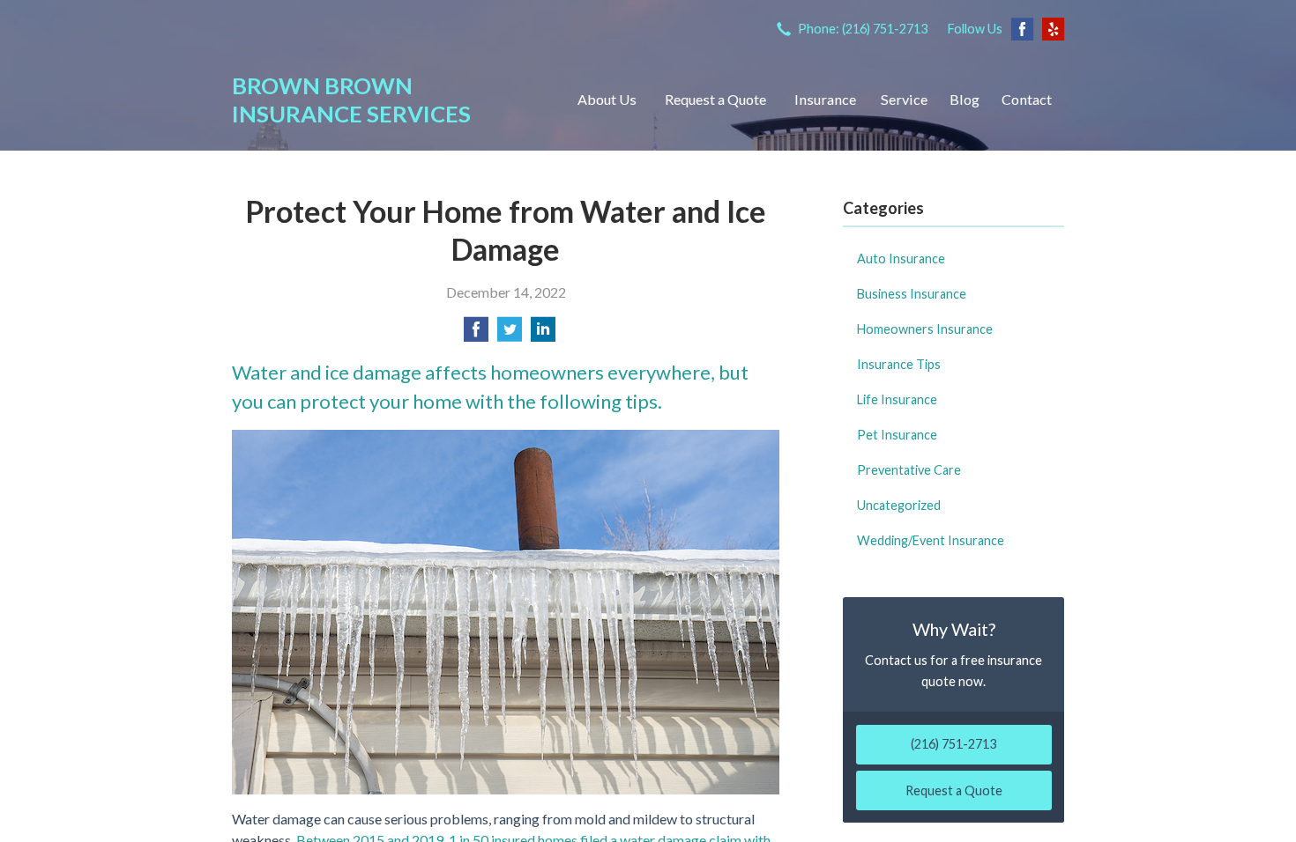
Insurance (825, 99)
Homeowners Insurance (925, 328)
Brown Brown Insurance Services (351, 99)
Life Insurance (897, 399)
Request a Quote (715, 99)
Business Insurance (911, 293)
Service (904, 99)
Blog (964, 99)
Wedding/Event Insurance (930, 540)
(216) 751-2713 (953, 743)
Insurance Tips (899, 364)
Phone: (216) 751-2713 (862, 28)
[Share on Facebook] (476, 334)
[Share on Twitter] (509, 334)
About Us (607, 99)
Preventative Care (909, 469)
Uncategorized (899, 505)
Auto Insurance (901, 258)
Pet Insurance (897, 434)
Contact (1027, 99)
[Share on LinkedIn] (543, 334)
